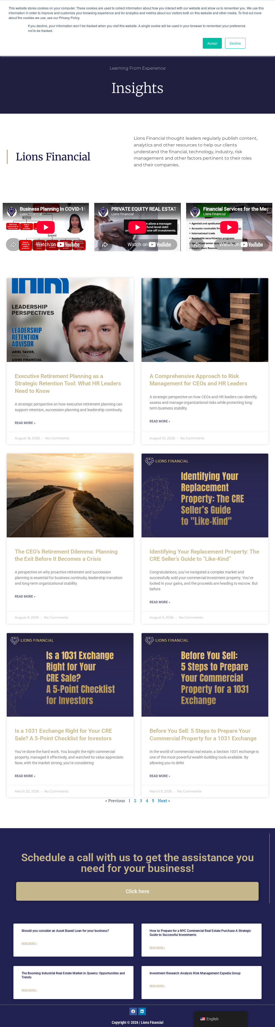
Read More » (25, 423)
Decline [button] (235, 43)
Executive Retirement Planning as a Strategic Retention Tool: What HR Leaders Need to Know (68, 383)
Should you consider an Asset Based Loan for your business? (65, 931)
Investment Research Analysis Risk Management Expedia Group (195, 973)
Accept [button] (212, 43)
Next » (164, 800)
